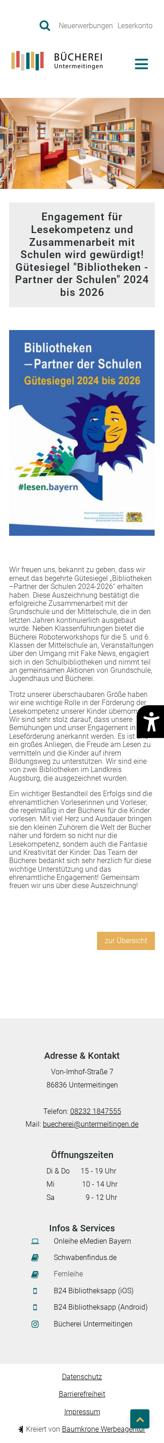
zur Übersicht (126, 940)
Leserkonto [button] (135, 26)
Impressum (82, 1412)
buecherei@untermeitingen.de (90, 1124)
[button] (45, 25)
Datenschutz (82, 1377)
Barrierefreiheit (82, 1394)
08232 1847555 (95, 1111)
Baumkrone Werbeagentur (103, 1429)
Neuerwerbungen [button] (86, 26)
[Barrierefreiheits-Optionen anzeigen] (150, 721)
